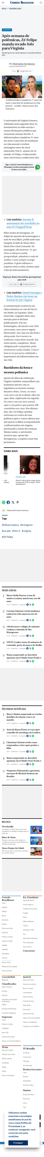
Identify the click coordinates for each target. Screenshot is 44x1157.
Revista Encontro (32, 1069)
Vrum (5, 1047)
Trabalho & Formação (30, 909)
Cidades (4, 907)
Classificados (9, 984)
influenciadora (11, 524)
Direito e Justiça (7, 937)
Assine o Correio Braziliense (11, 1041)
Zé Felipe (8, 536)
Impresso (7, 1017)
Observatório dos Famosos (18, 510)
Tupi (24, 1107)
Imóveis (4, 991)
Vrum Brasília (27, 1065)
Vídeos (4, 1067)
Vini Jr (17, 530)
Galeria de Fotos (28, 1014)
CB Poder (26, 1061)
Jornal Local (27, 1057)
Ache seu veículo (7, 1050)
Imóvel (27, 977)
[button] (19, 1136)
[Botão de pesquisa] (41, 3)
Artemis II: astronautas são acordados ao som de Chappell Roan (23, 223)
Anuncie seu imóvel (29, 984)
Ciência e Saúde (7, 941)
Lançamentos (27, 992)
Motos (4, 1071)
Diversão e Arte (15, 8)
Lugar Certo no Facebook (31, 1018)
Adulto (4, 1004)
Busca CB (5, 1032)
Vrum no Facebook (8, 1075)
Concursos (29, 950)
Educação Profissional (30, 938)
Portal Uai (26, 1099)
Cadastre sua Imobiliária (31, 1026)
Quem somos (6, 962)
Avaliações (5, 1063)
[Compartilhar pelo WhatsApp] (33, 605)
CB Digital (5, 1028)
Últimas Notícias (28, 921)
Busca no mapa (28, 988)
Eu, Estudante (30, 897)
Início (4, 8)
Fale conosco (27, 947)
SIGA (14, 71)
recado (7, 530)
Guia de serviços (28, 1001)
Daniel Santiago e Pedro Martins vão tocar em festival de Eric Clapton (24, 296)
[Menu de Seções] (3, 3)
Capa (3, 903)
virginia (27, 530)
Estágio (25, 913)
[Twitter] (13, 503)
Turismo (4, 958)
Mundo (4, 924)
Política (4, 911)
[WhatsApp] (3, 503)
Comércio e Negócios (9, 1013)
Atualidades (27, 1081)
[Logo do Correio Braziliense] (22, 2)
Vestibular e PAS (28, 930)
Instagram (27, 524)
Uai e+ (25, 1103)
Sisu (24, 934)
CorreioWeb (8, 977)
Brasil (4, 916)
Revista (25, 1077)
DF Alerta (26, 1053)
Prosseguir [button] (18, 1143)
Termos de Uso (7, 971)
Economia (5, 920)
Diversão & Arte (7, 928)
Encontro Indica (28, 1085)
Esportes (5, 932)
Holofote (5, 949)
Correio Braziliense (8, 898)
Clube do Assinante (8, 1037)
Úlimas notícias (28, 997)
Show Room (27, 1005)
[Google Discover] (17, 502)
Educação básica (28, 900)
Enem (25, 917)
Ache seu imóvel (28, 980)
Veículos (4, 995)
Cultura (25, 926)
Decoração (26, 1009)
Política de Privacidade (9, 966)
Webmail (5, 980)
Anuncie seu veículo (8, 1054)
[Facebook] (8, 503)
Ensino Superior (28, 904)
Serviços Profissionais (9, 1009)
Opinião (4, 945)
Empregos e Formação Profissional (9, 1000)
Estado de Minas (28, 1094)
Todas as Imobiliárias (30, 1022)
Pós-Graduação (28, 942)
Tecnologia (5, 954)
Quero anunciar (7, 987)
